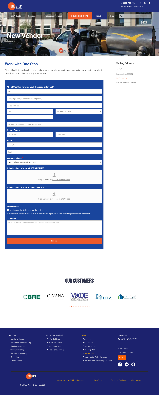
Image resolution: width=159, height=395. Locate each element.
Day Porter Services (18, 346)
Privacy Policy (97, 380)
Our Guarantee (89, 346)
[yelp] (149, 2)
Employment (89, 353)
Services (32, 16)
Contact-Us (88, 342)
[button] (23, 296)
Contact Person (14, 130)
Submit (54, 241)
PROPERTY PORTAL (79, 16)
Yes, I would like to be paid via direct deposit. (28, 210)
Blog (112, 16)
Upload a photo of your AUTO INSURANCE (26, 187)
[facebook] (140, 2)
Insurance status (15, 158)
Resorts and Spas (54, 346)
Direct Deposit (13, 206)
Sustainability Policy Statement (95, 357)
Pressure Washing (17, 350)
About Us (87, 339)
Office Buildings (54, 339)
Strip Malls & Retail (55, 342)
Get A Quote (16, 16)
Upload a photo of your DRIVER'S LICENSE (26, 168)
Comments (11, 218)
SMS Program (136, 380)
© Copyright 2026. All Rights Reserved (70, 380)
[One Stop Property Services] (14, 6)
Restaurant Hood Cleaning (21, 342)
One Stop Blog (89, 350)
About (98, 16)
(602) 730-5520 (129, 3)
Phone (10, 140)
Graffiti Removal (17, 360)
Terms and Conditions (119, 380)
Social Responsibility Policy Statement (98, 360)
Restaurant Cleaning (55, 350)
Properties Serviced (53, 16)
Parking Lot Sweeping (19, 353)
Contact (122, 358)
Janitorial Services (17, 339)
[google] (145, 2)
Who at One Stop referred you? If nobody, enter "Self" (31, 87)
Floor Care (15, 357)
